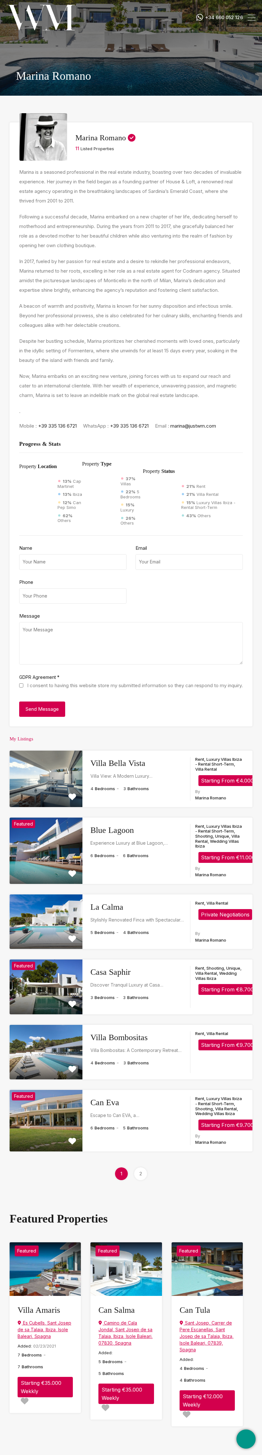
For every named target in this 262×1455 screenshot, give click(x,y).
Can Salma (116, 1310)
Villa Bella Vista (117, 763)
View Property (46, 795)
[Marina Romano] (43, 158)
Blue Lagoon (112, 830)
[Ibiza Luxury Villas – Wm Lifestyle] (40, 27)
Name (25, 548)
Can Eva (104, 1102)
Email (141, 548)
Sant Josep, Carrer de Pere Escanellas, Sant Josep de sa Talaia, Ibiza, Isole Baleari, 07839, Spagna (207, 1336)
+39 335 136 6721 (57, 426)
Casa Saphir (110, 972)
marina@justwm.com (193, 426)
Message (29, 616)
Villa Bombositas (119, 1037)
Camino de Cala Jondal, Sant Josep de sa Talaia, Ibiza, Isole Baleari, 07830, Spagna (125, 1333)
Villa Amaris (39, 1310)
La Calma (106, 907)
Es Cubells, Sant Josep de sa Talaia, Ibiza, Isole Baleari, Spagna (44, 1329)
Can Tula (195, 1310)
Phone (26, 582)
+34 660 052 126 (224, 17)
